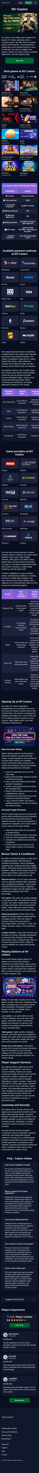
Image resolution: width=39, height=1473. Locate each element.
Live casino (13, 76)
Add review (20, 1325)
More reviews (19, 1400)
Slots (31, 76)
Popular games (4, 76)
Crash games (22, 76)
